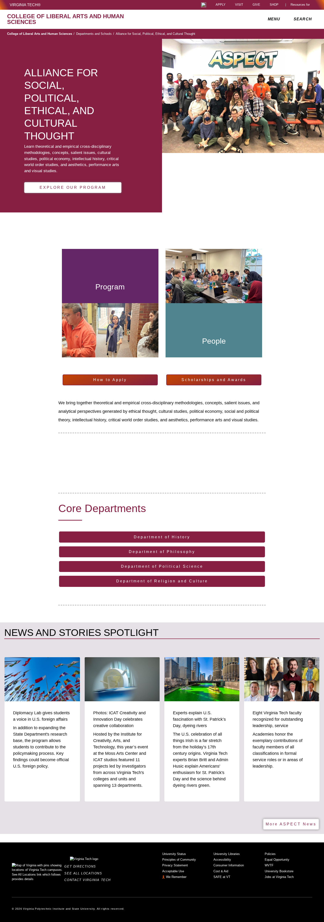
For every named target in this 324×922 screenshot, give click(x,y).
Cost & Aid (220, 871)
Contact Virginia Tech (88, 880)
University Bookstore (279, 871)
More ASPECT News (291, 824)
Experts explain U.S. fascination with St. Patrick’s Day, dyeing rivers (199, 719)
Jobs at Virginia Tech (279, 877)
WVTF (269, 865)
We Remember (176, 877)
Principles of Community (179, 859)
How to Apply (110, 380)
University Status (174, 854)
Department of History (162, 537)
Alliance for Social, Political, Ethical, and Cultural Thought (155, 34)
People (214, 341)
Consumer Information (228, 865)
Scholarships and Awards (213, 380)
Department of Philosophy (162, 552)
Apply (221, 4)
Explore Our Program (73, 187)
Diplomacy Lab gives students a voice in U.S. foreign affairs (41, 716)
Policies (270, 854)
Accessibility (222, 859)
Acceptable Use (173, 871)
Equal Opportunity (277, 859)
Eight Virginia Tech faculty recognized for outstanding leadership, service (278, 719)
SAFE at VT (221, 877)
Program (110, 287)
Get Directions (81, 866)
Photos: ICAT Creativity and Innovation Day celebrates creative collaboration (119, 719)
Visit (239, 4)
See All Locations (84, 873)
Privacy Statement (175, 865)
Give (256, 4)
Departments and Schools (95, 34)
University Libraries (226, 854)
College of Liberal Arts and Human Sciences (40, 34)
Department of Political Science (162, 566)
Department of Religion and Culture (162, 581)
